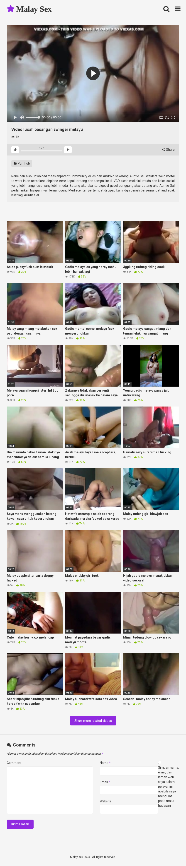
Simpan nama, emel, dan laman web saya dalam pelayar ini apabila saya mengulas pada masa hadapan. (168, 786)
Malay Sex (33, 9)
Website (105, 801)
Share (170, 149)
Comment (14, 763)
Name (105, 763)
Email (105, 782)
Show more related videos (93, 720)
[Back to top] (171, 852)
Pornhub (23, 163)
